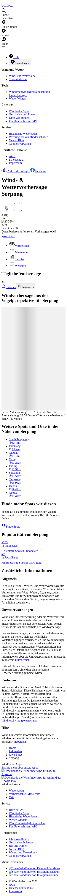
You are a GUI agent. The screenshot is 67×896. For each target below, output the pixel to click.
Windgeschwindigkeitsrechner (19, 720)
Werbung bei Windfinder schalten (28, 137)
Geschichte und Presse (22, 114)
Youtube (53, 875)
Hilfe (16, 57)
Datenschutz (16, 159)
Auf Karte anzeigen (18, 171)
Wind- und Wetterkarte (22, 75)
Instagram (54, 871)
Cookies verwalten (20, 143)
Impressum (15, 162)
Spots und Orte (18, 79)
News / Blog (16, 140)
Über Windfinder (19, 117)
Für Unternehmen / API (23, 121)
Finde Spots (13, 526)
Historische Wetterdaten (23, 133)
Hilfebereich (22, 659)
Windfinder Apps (19, 111)
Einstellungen (22, 63)
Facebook (40, 171)
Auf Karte (9, 236)
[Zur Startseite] (1, 3)
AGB (12, 156)
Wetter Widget (17, 98)
